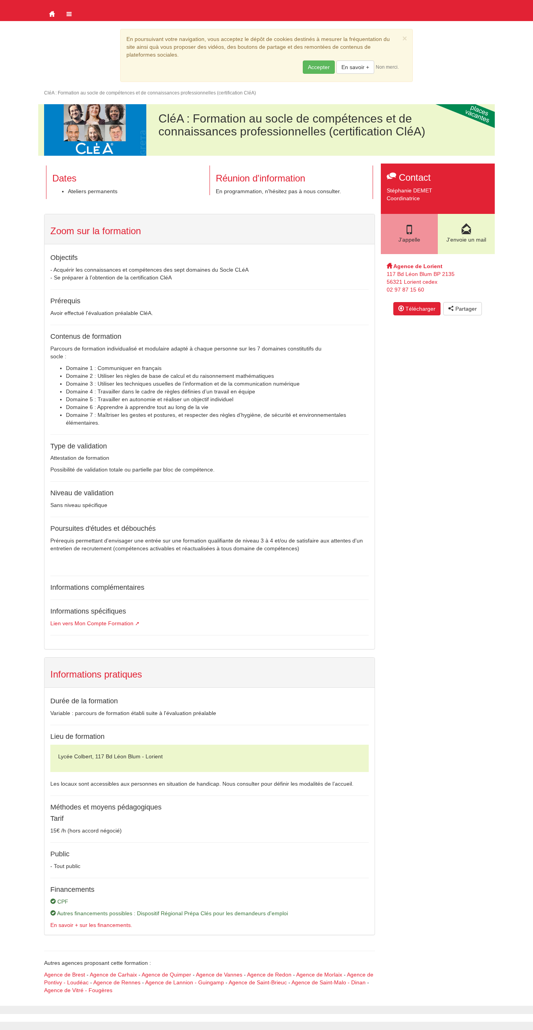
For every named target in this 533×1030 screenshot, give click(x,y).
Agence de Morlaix (319, 974)
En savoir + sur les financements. (91, 925)
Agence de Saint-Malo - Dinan (328, 982)
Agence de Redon (269, 974)
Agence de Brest (64, 974)
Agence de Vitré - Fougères (78, 990)
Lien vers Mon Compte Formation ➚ (95, 623)
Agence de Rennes (116, 982)
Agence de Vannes (219, 974)
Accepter (319, 67)
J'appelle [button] (409, 240)
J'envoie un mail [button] (466, 240)
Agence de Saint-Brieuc (258, 982)
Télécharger (419, 309)
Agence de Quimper (166, 974)
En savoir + (355, 67)
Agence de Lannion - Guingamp (184, 982)
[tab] (209, 229)
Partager (465, 309)
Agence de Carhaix (113, 974)
